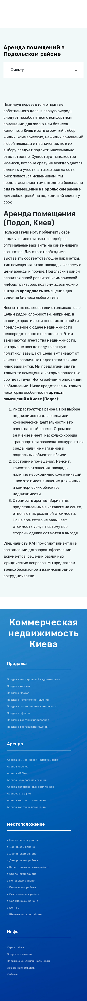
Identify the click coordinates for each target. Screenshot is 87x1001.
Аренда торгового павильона (26, 800)
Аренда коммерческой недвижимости (32, 759)
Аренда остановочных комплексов (30, 786)
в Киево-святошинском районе (28, 867)
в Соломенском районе (22, 901)
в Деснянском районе (21, 853)
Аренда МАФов (17, 773)
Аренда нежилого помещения (27, 780)
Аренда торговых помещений (26, 807)
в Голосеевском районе (23, 840)
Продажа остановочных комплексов (31, 706)
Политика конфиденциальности (28, 961)
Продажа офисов (18, 713)
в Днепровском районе (22, 860)
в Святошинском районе (23, 894)
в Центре (13, 907)
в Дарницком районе (21, 846)
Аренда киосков (18, 766)
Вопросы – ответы (19, 954)
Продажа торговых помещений (27, 726)
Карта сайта (15, 947)
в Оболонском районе (21, 873)
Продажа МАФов (18, 693)
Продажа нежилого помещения (28, 699)
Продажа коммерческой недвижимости (33, 679)
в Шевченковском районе (24, 914)
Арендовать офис (19, 793)
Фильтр (17, 70)
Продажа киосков (19, 686)
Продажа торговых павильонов (28, 720)
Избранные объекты (21, 967)
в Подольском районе (21, 887)
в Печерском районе (21, 880)
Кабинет (13, 974)
